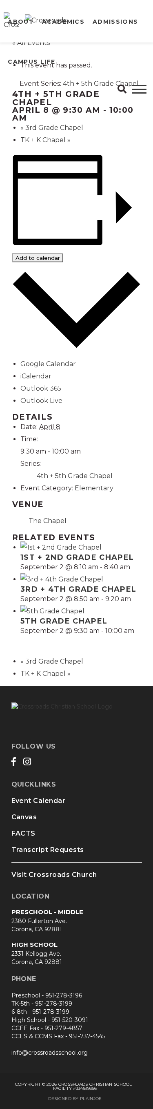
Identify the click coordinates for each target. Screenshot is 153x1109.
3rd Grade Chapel (51, 128)
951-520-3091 (69, 1020)
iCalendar (35, 376)
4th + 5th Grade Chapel (75, 476)
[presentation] (61, 547)
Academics (63, 21)
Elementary (94, 488)
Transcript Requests (47, 850)
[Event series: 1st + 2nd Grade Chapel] (134, 567)
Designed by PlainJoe (75, 1098)
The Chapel (48, 521)
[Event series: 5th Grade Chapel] (23, 643)
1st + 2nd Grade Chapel (77, 557)
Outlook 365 (40, 388)
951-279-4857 (63, 1028)
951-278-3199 (53, 1003)
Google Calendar (48, 364)
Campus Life (31, 61)
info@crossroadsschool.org (49, 1052)
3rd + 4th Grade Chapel (78, 589)
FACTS (23, 833)
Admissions (115, 21)
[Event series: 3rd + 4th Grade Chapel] (135, 599)
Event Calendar (38, 801)
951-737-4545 (87, 1036)
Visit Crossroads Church (54, 875)
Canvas (24, 817)
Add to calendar (38, 258)
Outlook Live (41, 401)
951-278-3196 (63, 995)
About (21, 21)
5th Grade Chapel (63, 621)
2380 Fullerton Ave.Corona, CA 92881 (39, 925)
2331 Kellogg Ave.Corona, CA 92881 (36, 958)
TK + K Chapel (45, 140)
